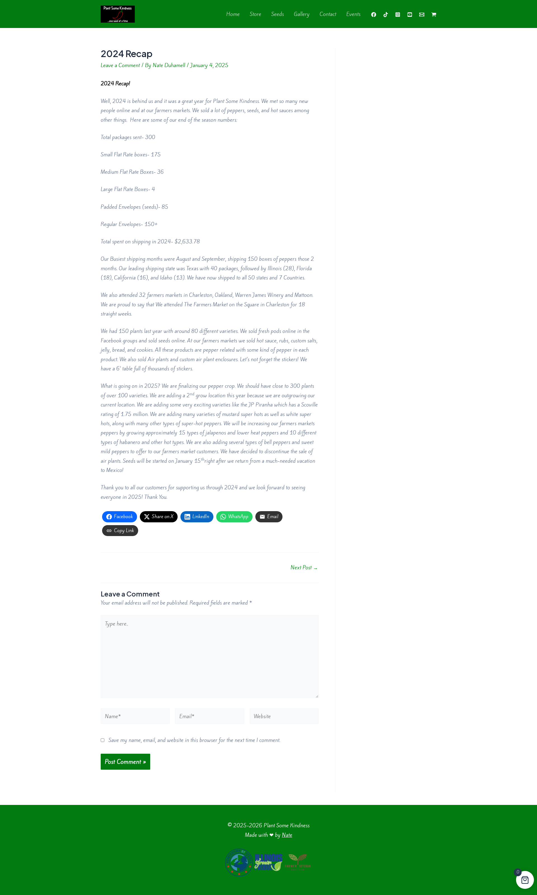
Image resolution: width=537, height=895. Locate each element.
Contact (328, 14)
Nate (287, 834)
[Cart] (433, 14)
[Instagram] (397, 14)
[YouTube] (409, 14)
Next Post (304, 567)
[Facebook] (373, 14)
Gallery (302, 14)
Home (233, 14)
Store (255, 14)
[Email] (421, 14)
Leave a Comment (120, 65)
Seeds (277, 14)
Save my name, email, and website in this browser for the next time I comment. (194, 740)
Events (353, 14)
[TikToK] (385, 14)
